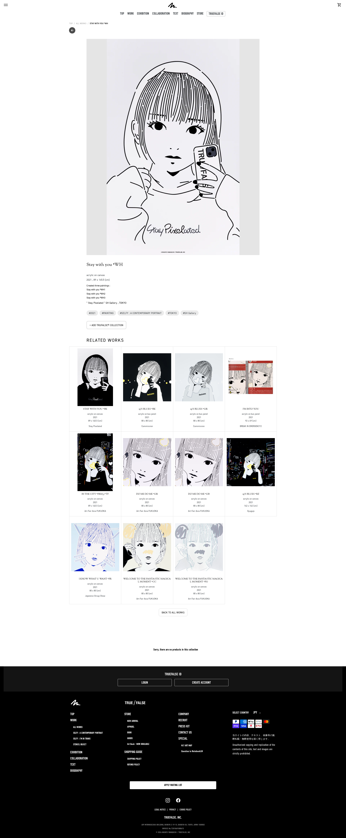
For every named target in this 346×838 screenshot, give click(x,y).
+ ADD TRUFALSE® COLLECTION (106, 325)
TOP (71, 23)
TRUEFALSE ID (216, 14)
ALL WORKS (81, 23)
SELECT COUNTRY (240, 712)
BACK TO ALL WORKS (173, 612)
